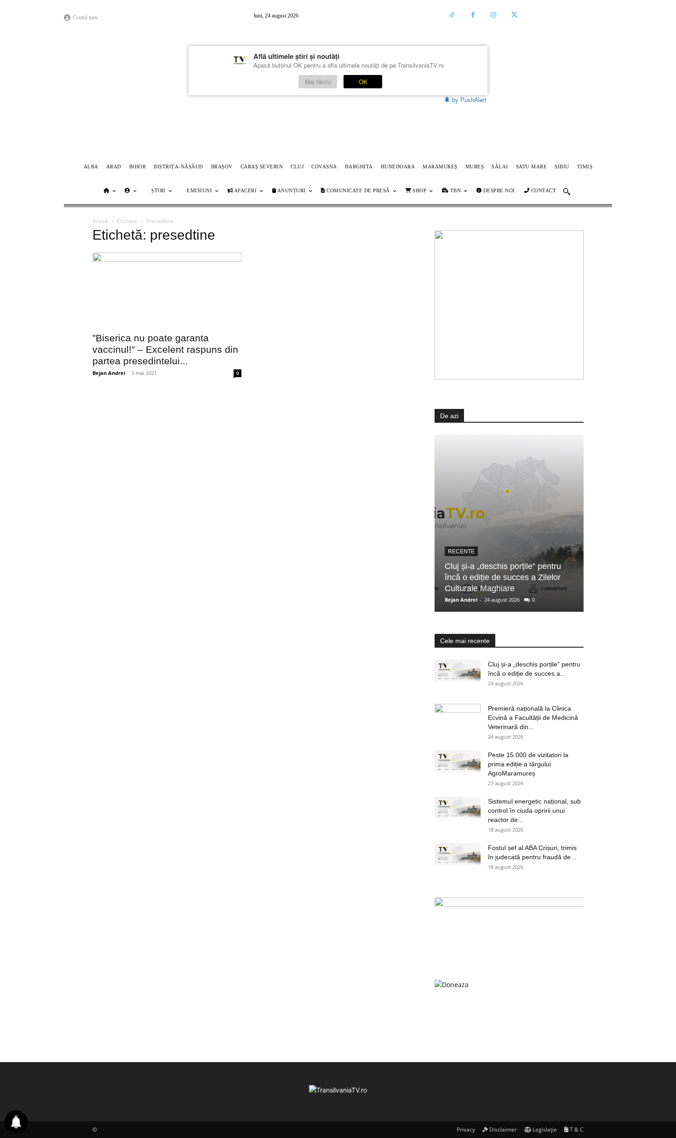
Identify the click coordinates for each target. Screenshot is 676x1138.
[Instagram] (494, 15)
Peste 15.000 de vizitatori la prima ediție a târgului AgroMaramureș (528, 764)
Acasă (100, 221)
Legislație (544, 1129)
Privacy (465, 1129)
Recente (461, 551)
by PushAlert (469, 99)
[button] (566, 191)
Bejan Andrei (108, 372)
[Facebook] (473, 15)
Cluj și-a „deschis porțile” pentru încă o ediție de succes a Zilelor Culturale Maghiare (503, 577)
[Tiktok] (452, 15)
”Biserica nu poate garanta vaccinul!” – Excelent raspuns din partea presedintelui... (165, 349)
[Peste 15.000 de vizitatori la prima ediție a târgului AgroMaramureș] (458, 761)
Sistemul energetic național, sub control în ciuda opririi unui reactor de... (534, 810)
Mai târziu (318, 81)
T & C (576, 1129)
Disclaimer (502, 1129)
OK (363, 81)
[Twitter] (514, 15)
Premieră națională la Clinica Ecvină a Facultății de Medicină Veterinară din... (533, 717)
